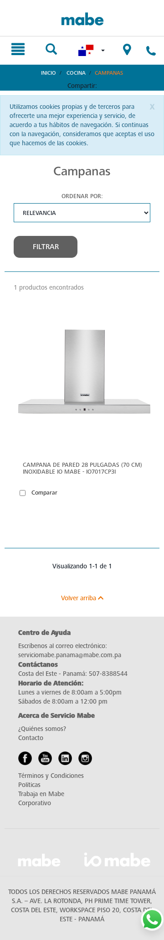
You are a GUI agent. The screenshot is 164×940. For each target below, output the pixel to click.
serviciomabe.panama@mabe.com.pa (69, 655)
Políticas (29, 785)
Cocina (76, 73)
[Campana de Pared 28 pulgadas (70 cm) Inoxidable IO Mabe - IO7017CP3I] (84, 379)
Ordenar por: (82, 196)
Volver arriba (79, 598)
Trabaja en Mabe (41, 794)
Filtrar (46, 247)
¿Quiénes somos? (42, 728)
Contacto (30, 738)
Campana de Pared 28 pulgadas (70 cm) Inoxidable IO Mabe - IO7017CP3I (82, 468)
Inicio (48, 73)
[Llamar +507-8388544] (151, 52)
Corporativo (34, 803)
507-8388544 (108, 673)
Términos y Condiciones (51, 775)
